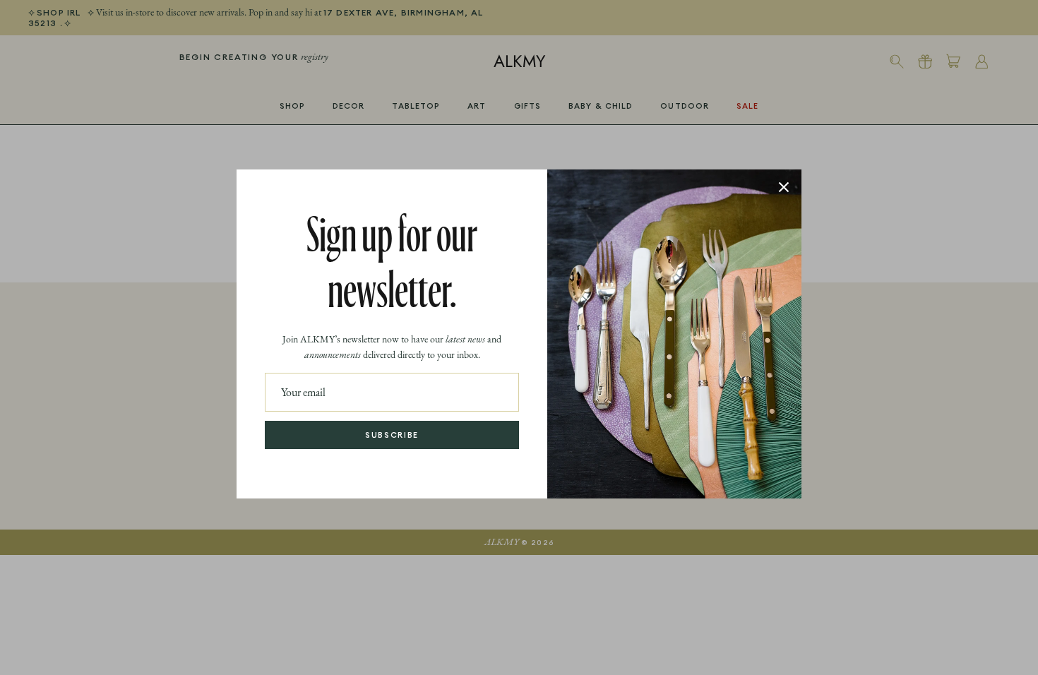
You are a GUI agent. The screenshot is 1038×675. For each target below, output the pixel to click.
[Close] (783, 187)
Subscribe (392, 435)
